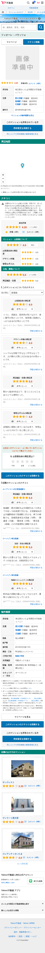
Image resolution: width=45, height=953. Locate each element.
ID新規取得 (33, 8)
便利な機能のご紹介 (8, 882)
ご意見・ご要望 (23, 936)
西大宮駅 (19, 98)
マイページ (12, 41)
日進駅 (18, 104)
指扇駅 (18, 101)
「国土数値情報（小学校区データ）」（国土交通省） (26, 698)
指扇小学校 (19, 656)
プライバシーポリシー (13, 927)
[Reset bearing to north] (3, 182)
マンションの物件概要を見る (22, 115)
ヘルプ (34, 936)
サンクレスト (8, 782)
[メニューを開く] (42, 3)
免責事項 (11, 936)
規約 (15, 932)
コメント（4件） (35, 83)
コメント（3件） (34, 785)
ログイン (11, 8)
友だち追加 (38, 881)
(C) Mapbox (5, 186)
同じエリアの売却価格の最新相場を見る (22, 134)
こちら (30, 688)
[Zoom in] (3, 175)
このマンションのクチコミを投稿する (23, 475)
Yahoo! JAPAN (28, 923)
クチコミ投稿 (34, 41)
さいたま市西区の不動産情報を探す (15, 904)
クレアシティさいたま (12, 853)
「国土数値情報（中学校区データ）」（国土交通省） (23, 701)
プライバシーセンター (32, 927)
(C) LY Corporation (29, 186)
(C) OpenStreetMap (15, 186)
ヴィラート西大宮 (10, 817)
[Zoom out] (3, 178)
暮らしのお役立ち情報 (10, 910)
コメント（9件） (34, 821)
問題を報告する (36, 331)
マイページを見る (22, 716)
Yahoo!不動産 (15, 923)
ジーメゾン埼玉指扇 (10, 538)
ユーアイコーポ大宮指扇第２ (14, 489)
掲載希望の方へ (25, 932)
